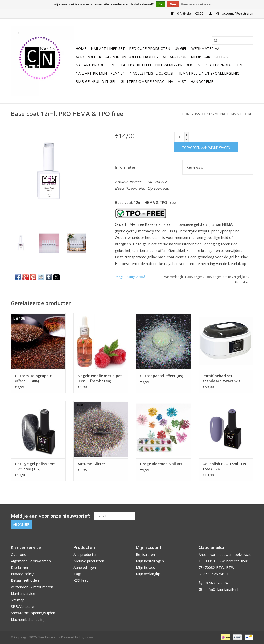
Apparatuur (174, 56)
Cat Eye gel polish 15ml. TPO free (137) (36, 466)
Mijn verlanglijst (149, 573)
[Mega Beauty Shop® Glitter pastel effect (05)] (163, 341)
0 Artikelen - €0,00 (190, 13)
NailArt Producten (95, 65)
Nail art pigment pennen (100, 73)
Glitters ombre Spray (142, 81)
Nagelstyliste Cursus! (151, 73)
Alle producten (85, 554)
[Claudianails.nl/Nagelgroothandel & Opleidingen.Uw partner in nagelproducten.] (42, 61)
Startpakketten (135, 65)
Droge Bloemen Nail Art (161, 463)
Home (81, 48)
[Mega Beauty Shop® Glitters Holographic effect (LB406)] (38, 341)
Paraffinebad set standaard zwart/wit (221, 378)
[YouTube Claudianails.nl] (240, 516)
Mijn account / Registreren (234, 13)
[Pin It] (33, 277)
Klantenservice (23, 593)
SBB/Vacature (22, 606)
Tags (77, 573)
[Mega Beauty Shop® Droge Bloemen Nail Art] (163, 429)
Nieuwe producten (88, 560)
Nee (173, 4)
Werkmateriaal (206, 48)
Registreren (145, 554)
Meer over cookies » (196, 4)
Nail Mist (177, 81)
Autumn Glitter (91, 463)
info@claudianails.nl (222, 589)
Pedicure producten (149, 48)
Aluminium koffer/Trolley (131, 56)
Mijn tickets (145, 567)
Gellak (221, 56)
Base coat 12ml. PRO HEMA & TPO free (223, 114)
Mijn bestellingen (150, 560)
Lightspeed (87, 637)
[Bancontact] (248, 637)
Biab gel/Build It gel (96, 81)
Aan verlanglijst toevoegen (183, 277)
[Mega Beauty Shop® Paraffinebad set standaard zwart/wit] (226, 341)
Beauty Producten (223, 65)
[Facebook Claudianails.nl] (230, 516)
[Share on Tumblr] (49, 277)
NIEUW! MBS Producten (177, 65)
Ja (160, 4)
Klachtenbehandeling (28, 619)
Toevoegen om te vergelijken (226, 277)
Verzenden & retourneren (32, 587)
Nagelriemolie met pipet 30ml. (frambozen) (100, 378)
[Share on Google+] (25, 277)
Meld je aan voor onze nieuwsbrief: (50, 516)
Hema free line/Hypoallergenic (208, 73)
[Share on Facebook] (18, 277)
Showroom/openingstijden (33, 612)
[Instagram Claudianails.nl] (249, 516)
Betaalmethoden (25, 580)
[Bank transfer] (237, 637)
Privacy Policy (22, 573)
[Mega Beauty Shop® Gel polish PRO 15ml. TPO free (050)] (226, 429)
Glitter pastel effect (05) (161, 375)
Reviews (195, 167)
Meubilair (200, 56)
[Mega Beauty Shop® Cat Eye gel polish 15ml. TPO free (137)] (38, 429)
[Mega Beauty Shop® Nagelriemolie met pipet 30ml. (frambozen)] (100, 341)
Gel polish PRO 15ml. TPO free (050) (225, 466)
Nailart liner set (108, 48)
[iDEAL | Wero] (225, 637)
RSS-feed (81, 580)
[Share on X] (56, 277)
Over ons (18, 554)
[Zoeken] (216, 40)
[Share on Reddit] (41, 277)
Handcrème (202, 81)
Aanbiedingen (84, 567)
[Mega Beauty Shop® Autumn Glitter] (100, 429)
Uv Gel (181, 48)
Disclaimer (19, 567)
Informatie (125, 167)
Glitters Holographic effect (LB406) (33, 378)
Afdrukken (241, 282)
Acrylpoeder (88, 56)
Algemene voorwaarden (31, 560)
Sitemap (17, 600)
